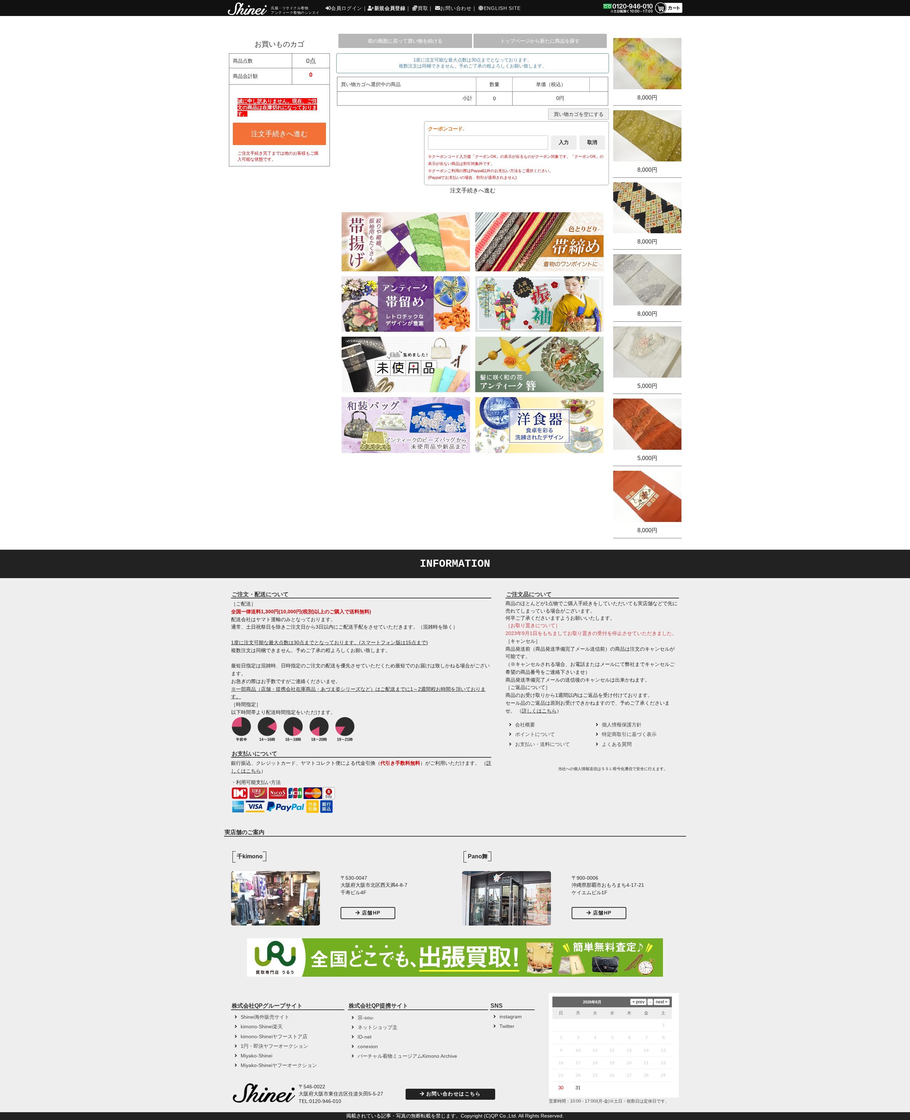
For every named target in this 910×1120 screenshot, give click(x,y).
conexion (368, 1046)
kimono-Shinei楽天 (262, 1026)
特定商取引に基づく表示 (629, 734)
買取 (423, 8)
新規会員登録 (390, 8)
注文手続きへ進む (279, 134)
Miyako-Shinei (256, 1055)
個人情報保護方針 (622, 724)
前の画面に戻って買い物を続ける (405, 41)
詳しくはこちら (539, 711)
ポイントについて (535, 734)
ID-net (364, 1037)
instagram (510, 1016)
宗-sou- (366, 1017)
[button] (531, 771)
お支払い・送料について (542, 744)
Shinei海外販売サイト (265, 1017)
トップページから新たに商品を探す (540, 41)
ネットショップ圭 (377, 1027)
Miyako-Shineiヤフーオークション (279, 1065)
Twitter (506, 1026)
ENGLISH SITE (502, 8)
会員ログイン (346, 8)
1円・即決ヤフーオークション (274, 1046)
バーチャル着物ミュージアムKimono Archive (407, 1056)
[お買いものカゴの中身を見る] (668, 13)
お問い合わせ (455, 8)
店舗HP (371, 913)
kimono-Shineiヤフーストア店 (274, 1036)
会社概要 (525, 724)
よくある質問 (617, 744)
